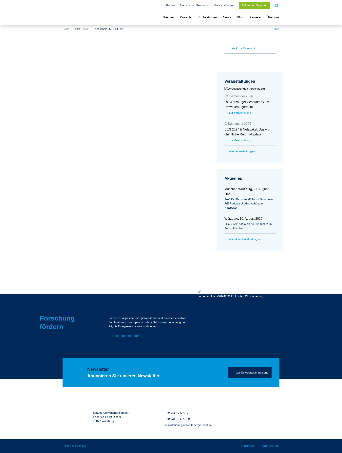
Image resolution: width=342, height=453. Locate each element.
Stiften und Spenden (254, 5)
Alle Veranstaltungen (242, 151)
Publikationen (207, 17)
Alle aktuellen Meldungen (245, 239)
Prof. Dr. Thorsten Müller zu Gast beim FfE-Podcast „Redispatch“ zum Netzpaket (248, 203)
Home (66, 28)
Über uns (273, 17)
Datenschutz (270, 445)
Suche (160, 6)
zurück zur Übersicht (242, 48)
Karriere (255, 17)
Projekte (186, 17)
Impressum (248, 445)
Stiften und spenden (126, 336)
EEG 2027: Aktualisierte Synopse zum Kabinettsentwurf (248, 226)
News (227, 17)
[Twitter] (92, 446)
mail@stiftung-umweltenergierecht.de (188, 425)
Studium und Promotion (194, 5)
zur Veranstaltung (240, 112)
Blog (240, 17)
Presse (170, 5)
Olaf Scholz (82, 28)
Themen (168, 17)
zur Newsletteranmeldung (252, 372)
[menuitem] (277, 5)
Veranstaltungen (224, 5)
